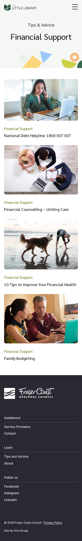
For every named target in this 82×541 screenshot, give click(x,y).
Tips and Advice (16, 456)
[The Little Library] (20, 7)
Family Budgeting (19, 358)
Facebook (11, 486)
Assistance (12, 418)
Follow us (11, 477)
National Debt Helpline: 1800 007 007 (37, 135)
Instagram (11, 493)
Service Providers (17, 427)
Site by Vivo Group (16, 530)
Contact (10, 433)
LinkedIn (10, 500)
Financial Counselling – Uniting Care (36, 209)
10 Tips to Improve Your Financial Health (40, 284)
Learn (8, 447)
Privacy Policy (53, 522)
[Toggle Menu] (75, 7)
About (8, 463)
